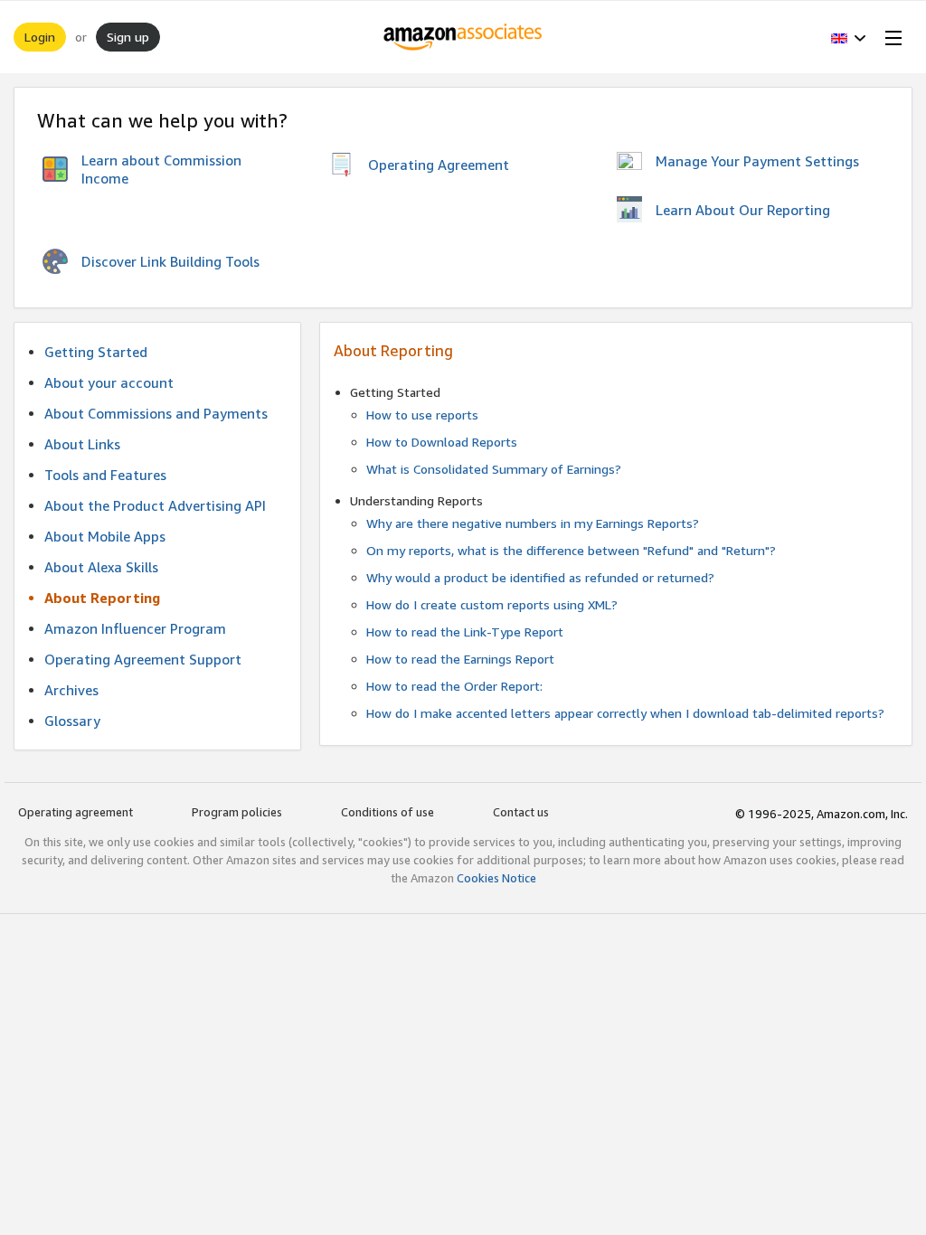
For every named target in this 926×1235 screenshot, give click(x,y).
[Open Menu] (889, 37)
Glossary (72, 720)
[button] (848, 37)
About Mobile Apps (104, 536)
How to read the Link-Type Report (464, 631)
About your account (109, 382)
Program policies (237, 812)
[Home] (463, 37)
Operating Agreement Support (142, 659)
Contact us (521, 812)
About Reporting (102, 597)
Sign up (128, 36)
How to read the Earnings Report (460, 658)
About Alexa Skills (101, 567)
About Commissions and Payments (156, 413)
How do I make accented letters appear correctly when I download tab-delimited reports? (625, 713)
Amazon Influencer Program (135, 628)
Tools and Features (105, 475)
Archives (71, 690)
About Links (82, 444)
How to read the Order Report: (454, 685)
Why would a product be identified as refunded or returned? (540, 577)
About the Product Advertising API (155, 505)
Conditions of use (387, 812)
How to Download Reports (441, 441)
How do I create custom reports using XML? (492, 604)
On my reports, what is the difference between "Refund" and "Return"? (571, 550)
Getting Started (95, 352)
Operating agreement (75, 812)
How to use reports (422, 414)
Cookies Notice (496, 878)
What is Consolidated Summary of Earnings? (493, 468)
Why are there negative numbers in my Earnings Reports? (532, 523)
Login (39, 36)
